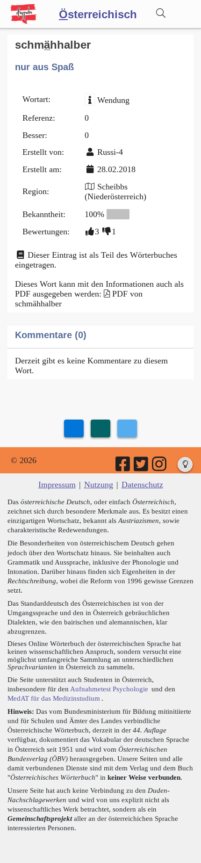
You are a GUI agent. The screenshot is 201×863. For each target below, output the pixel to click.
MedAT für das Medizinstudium (53, 698)
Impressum (57, 484)
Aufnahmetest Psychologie (109, 689)
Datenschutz (142, 484)
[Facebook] (123, 467)
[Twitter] (142, 467)
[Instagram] (160, 467)
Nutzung (98, 484)
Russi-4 (110, 152)
